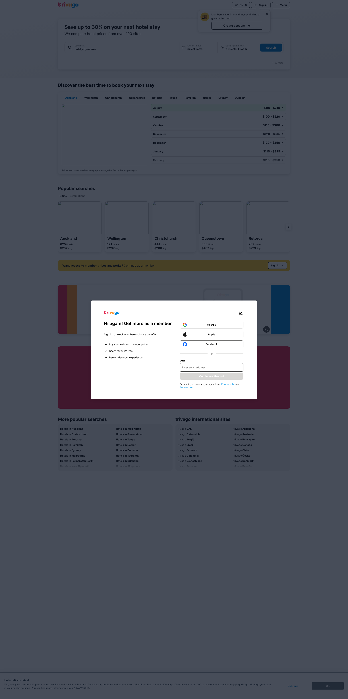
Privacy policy (228, 384)
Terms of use (186, 387)
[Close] (241, 313)
